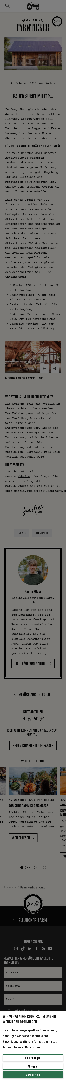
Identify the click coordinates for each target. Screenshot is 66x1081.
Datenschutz (33, 1047)
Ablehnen (33, 1066)
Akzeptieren (33, 1075)
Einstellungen (33, 1058)
